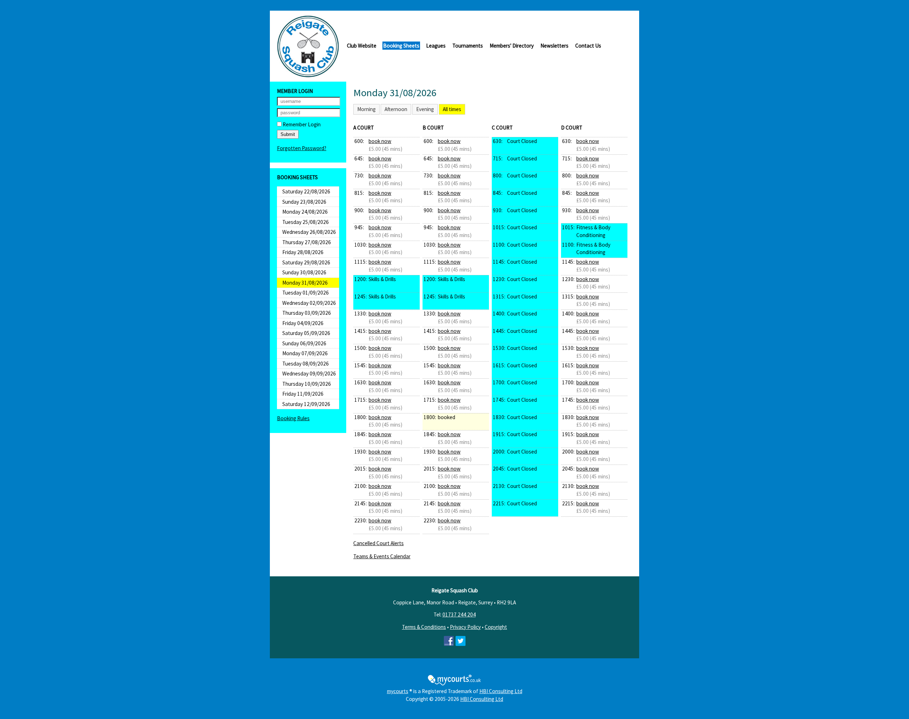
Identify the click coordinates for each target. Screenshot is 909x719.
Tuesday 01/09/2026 (305, 292)
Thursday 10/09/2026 (306, 383)
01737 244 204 (459, 614)
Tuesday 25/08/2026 (305, 222)
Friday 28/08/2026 (302, 252)
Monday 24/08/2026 (305, 211)
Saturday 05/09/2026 (306, 333)
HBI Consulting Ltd (500, 691)
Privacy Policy (465, 627)
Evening (425, 109)
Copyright (496, 627)
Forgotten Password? (301, 148)
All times (452, 109)
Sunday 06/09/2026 (304, 343)
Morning (366, 109)
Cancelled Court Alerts (378, 543)
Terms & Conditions (424, 627)
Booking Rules (293, 418)
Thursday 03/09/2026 (306, 312)
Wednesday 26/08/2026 (309, 232)
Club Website (361, 45)
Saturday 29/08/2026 (306, 262)
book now (380, 141)
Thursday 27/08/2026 (306, 242)
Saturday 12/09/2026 (306, 404)
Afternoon (396, 109)
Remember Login (301, 124)
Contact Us (588, 45)
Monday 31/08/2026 (305, 282)
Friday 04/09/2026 (302, 323)
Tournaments (467, 45)
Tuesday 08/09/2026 (305, 363)
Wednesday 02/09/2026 (309, 303)
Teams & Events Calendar (381, 556)
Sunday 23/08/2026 (304, 201)
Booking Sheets (401, 45)
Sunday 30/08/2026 (304, 272)
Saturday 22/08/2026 (306, 191)
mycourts (397, 691)
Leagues (436, 45)
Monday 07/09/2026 (305, 353)
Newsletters (554, 45)
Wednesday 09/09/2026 (309, 373)
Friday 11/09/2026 (302, 393)
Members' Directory (512, 45)
